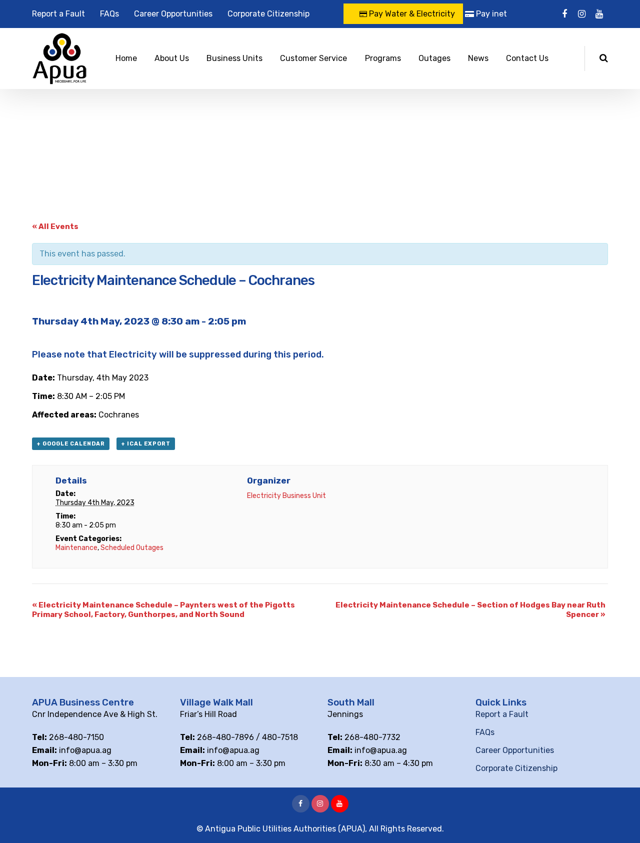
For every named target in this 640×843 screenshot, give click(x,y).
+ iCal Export (145, 443)
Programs (383, 58)
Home (126, 58)
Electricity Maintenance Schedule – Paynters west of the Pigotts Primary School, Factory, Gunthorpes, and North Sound (163, 609)
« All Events (55, 226)
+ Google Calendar (70, 443)
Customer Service (313, 58)
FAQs (109, 13)
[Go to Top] (620, 820)
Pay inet (490, 13)
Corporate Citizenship (269, 13)
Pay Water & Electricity (411, 13)
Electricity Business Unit (286, 496)
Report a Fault (58, 13)
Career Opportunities (173, 13)
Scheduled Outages (132, 548)
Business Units (234, 58)
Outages (434, 58)
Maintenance (77, 548)
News (478, 58)
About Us (171, 58)
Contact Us (527, 58)
